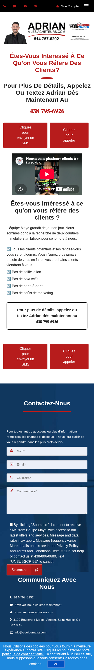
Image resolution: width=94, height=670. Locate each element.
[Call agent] (5, 6)
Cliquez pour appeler (69, 135)
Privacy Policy (67, 546)
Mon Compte (69, 6)
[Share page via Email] (36, 6)
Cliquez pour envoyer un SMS (25, 135)
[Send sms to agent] (15, 6)
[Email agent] (26, 6)
